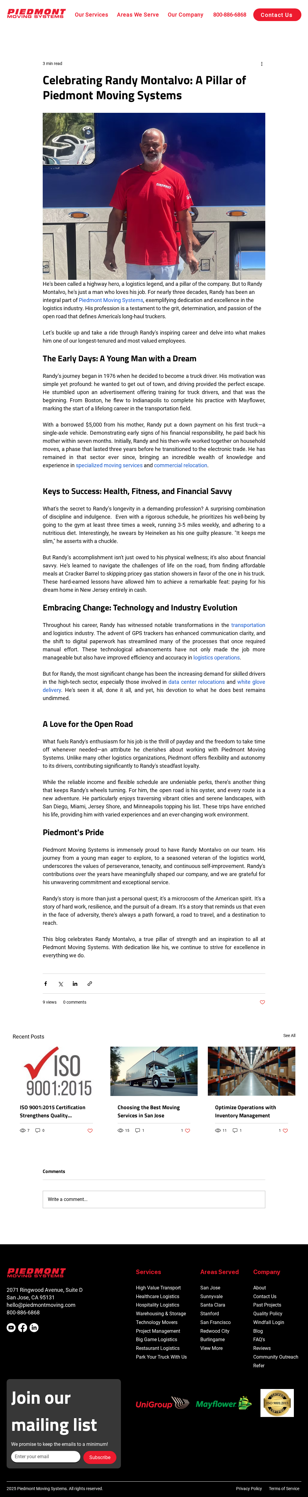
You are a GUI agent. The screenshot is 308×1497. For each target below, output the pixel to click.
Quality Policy (267, 1313)
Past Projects (267, 1305)
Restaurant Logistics (158, 1348)
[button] (91, 14)
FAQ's (259, 1339)
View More (211, 1348)
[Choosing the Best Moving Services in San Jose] (154, 1071)
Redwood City (214, 1331)
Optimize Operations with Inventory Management (245, 1111)
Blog (258, 1331)
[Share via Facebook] (45, 983)
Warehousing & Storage (161, 1313)
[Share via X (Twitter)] (60, 983)
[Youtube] (11, 1327)
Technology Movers (156, 1322)
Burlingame (212, 1339)
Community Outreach (275, 1357)
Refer (258, 1366)
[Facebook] (22, 1327)
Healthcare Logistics (157, 1296)
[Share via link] (90, 983)
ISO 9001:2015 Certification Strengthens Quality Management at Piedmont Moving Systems (52, 1111)
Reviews (262, 1348)
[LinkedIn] (33, 1327)
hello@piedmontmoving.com (41, 1305)
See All (289, 1035)
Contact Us (264, 1296)
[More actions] (261, 63)
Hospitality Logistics (157, 1305)
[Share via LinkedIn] (75, 983)
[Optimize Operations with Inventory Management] (251, 1071)
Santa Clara (212, 1305)
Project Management (158, 1331)
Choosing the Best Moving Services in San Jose (149, 1111)
